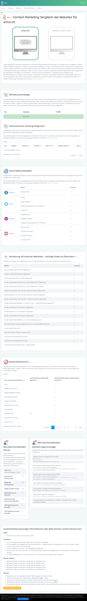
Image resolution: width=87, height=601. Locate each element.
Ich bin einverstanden (23, 599)
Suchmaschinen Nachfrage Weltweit (39, 379)
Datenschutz (12, 599)
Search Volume (63, 146)
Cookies (11, 595)
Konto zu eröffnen (37, 79)
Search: (5, 142)
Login (84, 3)
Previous (73, 155)
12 (75, 427)
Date (78, 146)
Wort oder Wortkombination (13, 380)
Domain (13, 146)
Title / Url (48, 146)
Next (80, 155)
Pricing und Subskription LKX (12, 588)
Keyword (25, 146)
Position (36, 146)
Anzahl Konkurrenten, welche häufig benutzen (67, 379)
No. (5, 146)
